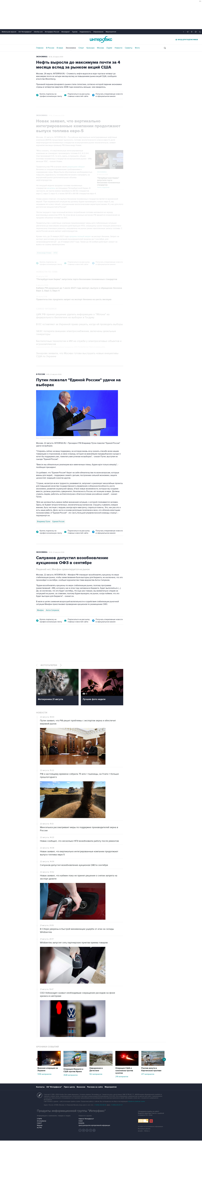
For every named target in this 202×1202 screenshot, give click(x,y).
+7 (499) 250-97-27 (117, 1105)
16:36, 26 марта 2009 (56, 57)
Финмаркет (65, 32)
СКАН (81, 1121)
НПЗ (55, 253)
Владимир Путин (43, 521)
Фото (137, 48)
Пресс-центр (69, 1087)
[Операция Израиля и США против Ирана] (75, 1066)
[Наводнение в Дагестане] (101, 1065)
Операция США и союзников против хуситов (124, 1070)
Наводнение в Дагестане (96, 1069)
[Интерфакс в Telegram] (83, 1130)
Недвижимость (85, 32)
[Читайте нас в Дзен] (80, 1130)
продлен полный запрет (80, 236)
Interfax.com (38, 32)
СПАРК (39, 1119)
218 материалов (121, 1077)
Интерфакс (101, 39)
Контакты (40, 1087)
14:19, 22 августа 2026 (53, 374)
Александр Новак (44, 253)
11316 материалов (44, 1074)
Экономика (71, 48)
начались (51, 188)
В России (50, 48)
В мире (60, 48)
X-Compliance (41, 1121)
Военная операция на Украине (48, 1069)
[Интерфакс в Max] (94, 1130)
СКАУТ (39, 1123)
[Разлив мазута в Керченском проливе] (152, 1065)
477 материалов (147, 1074)
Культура (90, 48)
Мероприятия (111, 32)
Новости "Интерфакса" (86, 1119)
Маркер (39, 1125)
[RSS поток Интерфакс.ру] (90, 1130)
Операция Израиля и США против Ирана (73, 1070)
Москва (100, 48)
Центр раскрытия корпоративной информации (94, 1125)
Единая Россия (58, 521)
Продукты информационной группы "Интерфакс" (71, 1111)
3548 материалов (70, 1075)
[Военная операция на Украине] (49, 1065)
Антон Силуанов (52, 610)
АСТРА (39, 1128)
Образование (98, 32)
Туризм (74, 32)
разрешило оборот (76, 167)
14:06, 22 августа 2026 (56, 552)
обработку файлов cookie (136, 1101)
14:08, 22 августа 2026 (56, 115)
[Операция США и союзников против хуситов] (127, 1065)
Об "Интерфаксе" (25, 32)
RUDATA (81, 1123)
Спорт (81, 48)
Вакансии (81, 1087)
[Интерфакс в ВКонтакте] (87, 1130)
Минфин (40, 610)
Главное (39, 48)
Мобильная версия (9, 32)
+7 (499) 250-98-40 (100, 1105)
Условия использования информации (150, 1126)
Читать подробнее (108, 182)
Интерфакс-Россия (52, 32)
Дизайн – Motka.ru (144, 1131)
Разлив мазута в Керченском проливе (151, 1069)
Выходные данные (144, 1129)
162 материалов (95, 1074)
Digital (109, 48)
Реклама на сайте (95, 1087)
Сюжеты (128, 48)
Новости (118, 48)
